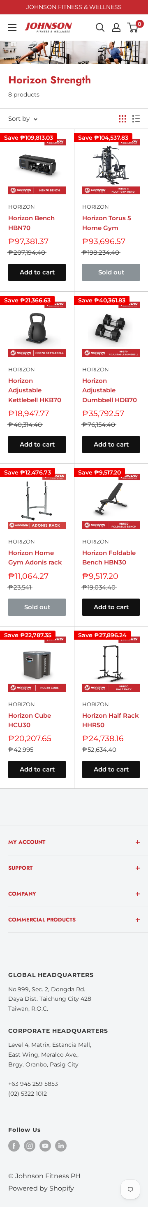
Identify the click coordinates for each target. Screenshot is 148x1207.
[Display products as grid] (122, 118)
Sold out (111, 272)
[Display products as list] (136, 118)
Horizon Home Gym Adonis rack (35, 557)
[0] (133, 27)
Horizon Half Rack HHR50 (110, 720)
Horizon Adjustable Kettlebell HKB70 (34, 390)
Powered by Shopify (41, 1188)
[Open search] (100, 27)
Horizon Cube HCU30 (29, 720)
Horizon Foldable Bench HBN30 (109, 557)
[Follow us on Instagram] (29, 1145)
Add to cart (37, 272)
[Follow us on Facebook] (14, 1145)
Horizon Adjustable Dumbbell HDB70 (109, 390)
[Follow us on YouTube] (45, 1145)
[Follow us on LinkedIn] (61, 1145)
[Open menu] (12, 27)
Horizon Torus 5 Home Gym (106, 222)
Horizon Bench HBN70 (31, 222)
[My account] (116, 27)
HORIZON (21, 206)
